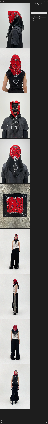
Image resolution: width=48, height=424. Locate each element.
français (2, 420)
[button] (14, 1)
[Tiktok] (0, 422)
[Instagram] (1, 422)
